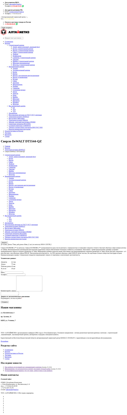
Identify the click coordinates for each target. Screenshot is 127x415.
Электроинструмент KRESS (18, 120)
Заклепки (16, 83)
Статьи (7, 136)
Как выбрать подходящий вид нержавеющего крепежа (23, 367)
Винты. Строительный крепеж (23, 50)
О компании (9, 41)
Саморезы (16, 88)
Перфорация (17, 56)
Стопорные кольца (19, 90)
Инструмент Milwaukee (17, 118)
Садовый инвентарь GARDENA (20, 126)
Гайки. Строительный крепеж (23, 52)
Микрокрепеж (17, 84)
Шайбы (15, 97)
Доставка (8, 133)
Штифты (16, 102)
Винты (15, 74)
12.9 (14, 111)
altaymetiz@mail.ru (15, 4)
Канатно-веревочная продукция (19, 129)
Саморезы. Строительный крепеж (24, 58)
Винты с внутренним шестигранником (26, 75)
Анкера (15, 68)
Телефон (4, 274)
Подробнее (4, 341)
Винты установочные (20, 77)
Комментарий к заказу (8, 291)
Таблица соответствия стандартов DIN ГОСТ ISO (26, 127)
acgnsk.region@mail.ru (16, 12)
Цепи (14, 95)
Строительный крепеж (16, 45)
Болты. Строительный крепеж (23, 49)
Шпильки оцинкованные (21, 63)
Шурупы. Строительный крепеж (24, 65)
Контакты (8, 134)
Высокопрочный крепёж (17, 106)
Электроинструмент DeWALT (19, 117)
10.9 (14, 109)
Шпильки (16, 99)
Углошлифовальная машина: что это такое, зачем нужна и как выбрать (28, 370)
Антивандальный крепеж (21, 70)
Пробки (15, 86)
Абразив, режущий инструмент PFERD (22, 122)
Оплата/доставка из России (14, 131)
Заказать (4, 242)
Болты (15, 72)
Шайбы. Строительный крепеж (23, 61)
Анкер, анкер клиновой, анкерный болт (26, 47)
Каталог (7, 43)
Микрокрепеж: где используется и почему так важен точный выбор (28, 369)
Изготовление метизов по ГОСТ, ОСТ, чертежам (25, 115)
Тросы (15, 92)
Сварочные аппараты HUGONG (20, 124)
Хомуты (15, 93)
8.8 (14, 108)
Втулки (15, 79)
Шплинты (16, 100)
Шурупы (16, 104)
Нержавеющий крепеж (16, 66)
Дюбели (15, 54)
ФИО (2, 272)
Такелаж (15, 59)
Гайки (15, 81)
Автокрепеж (13, 113)
